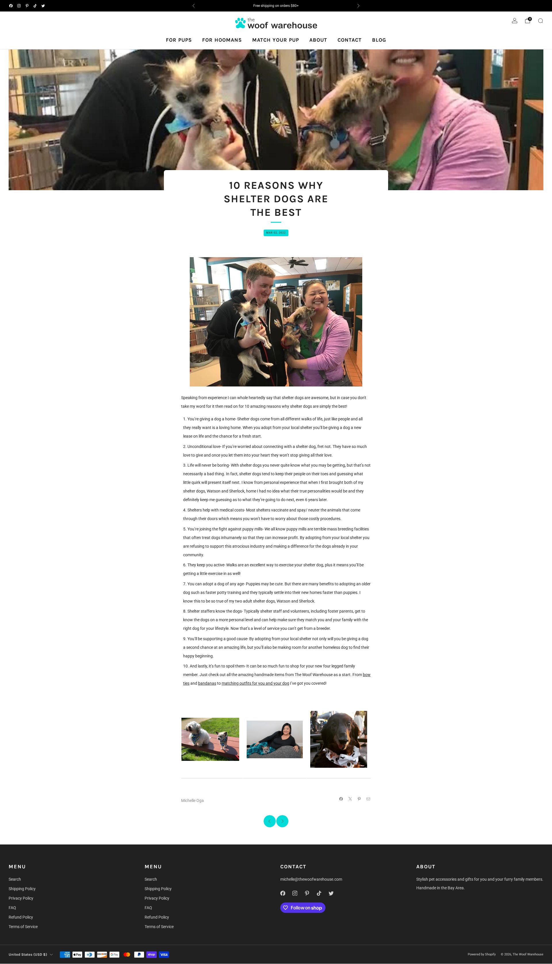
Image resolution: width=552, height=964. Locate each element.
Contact (350, 40)
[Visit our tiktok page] (35, 6)
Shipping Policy (22, 888)
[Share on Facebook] (341, 798)
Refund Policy (21, 917)
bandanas (207, 683)
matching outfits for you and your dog (255, 683)
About (318, 40)
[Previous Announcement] (193, 5)
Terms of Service (23, 926)
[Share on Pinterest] (359, 798)
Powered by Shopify (482, 954)
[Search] (540, 21)
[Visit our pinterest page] (27, 6)
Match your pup (275, 40)
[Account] (515, 21)
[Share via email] (368, 798)
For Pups (179, 40)
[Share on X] (350, 798)
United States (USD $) (28, 954)
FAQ (12, 907)
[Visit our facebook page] (11, 6)
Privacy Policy (21, 898)
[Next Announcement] (358, 5)
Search (15, 879)
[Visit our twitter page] (43, 6)
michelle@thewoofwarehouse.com (311, 879)
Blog (379, 40)
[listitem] (276, 6)
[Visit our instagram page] (19, 6)
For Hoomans (222, 40)
